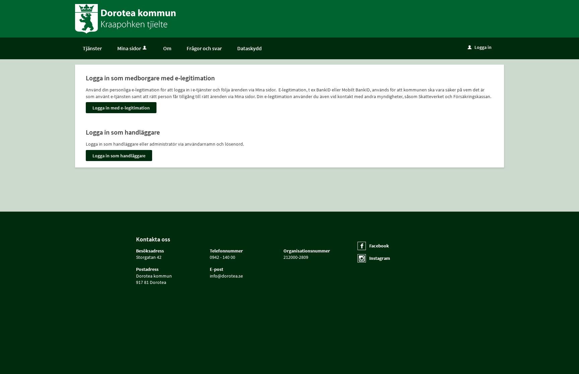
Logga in (480, 47)
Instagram (379, 258)
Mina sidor (129, 48)
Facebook (379, 246)
